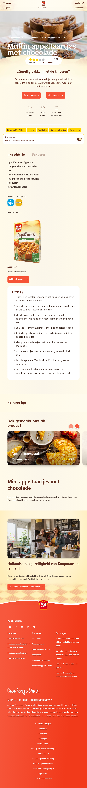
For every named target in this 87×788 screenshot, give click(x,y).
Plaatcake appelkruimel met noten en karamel (18, 646)
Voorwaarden (43, 744)
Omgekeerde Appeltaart (41, 660)
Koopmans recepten (20, 38)
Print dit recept (57, 95)
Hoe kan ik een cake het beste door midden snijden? (67, 675)
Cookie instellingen (43, 724)
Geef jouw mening (50, 63)
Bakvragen (43, 739)
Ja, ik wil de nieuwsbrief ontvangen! (25, 587)
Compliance (43, 754)
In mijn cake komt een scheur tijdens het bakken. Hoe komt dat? (68, 642)
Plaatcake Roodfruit (40, 649)
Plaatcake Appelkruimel (41, 666)
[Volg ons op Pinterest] (34, 627)
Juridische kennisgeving (43, 769)
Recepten (6, 8)
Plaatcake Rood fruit (15, 639)
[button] (71, 426)
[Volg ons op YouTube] (22, 627)
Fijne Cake (36, 639)
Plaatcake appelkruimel (17, 653)
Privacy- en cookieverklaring (43, 749)
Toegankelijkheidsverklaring (43, 759)
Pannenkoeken (38, 644)
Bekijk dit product (17, 279)
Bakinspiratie (79, 8)
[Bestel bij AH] (10, 202)
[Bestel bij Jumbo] (19, 202)
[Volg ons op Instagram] (16, 627)
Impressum (43, 774)
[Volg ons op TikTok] (28, 627)
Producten (42, 8)
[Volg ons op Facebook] (10, 627)
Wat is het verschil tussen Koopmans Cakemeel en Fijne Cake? (67, 654)
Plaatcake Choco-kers (16, 658)
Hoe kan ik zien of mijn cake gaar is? (67, 666)
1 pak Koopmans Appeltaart (20, 163)
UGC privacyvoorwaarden (43, 764)
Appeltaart (35, 38)
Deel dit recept (32, 95)
